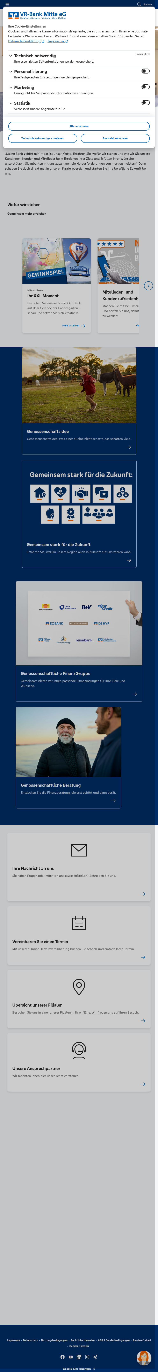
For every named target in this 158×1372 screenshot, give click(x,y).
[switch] (146, 71)
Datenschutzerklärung (24, 41)
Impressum (56, 41)
